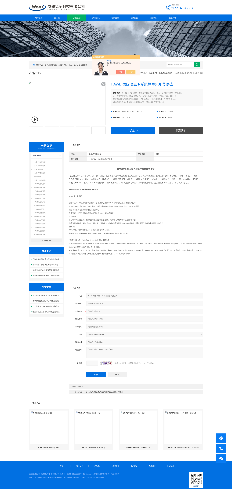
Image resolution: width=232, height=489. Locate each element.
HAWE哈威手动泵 (40, 195)
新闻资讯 (96, 18)
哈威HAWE (153, 73)
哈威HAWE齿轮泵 (40, 166)
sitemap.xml (90, 474)
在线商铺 (172, 18)
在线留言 (134, 18)
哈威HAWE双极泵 (40, 162)
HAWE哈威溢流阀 (40, 224)
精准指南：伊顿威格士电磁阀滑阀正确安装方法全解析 (48, 265)
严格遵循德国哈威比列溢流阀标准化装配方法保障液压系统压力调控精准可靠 (48, 259)
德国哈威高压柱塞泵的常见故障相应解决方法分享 (48, 312)
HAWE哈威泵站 (39, 209)
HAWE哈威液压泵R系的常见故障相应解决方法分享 (48, 301)
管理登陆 (98, 474)
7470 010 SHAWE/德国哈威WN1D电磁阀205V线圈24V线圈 (100, 392)
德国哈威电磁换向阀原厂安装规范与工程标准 (48, 275)
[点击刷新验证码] (106, 363)
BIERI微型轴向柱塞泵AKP (48, 447)
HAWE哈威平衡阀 (40, 220)
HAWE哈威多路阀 (40, 227)
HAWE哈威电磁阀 (40, 184)
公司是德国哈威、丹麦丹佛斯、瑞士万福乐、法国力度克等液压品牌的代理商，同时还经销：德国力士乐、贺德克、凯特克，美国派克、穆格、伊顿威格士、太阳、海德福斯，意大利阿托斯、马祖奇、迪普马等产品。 (67, 65)
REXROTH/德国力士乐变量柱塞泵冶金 (183, 447)
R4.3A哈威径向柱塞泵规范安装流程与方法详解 (48, 270)
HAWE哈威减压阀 (40, 216)
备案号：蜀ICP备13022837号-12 (72, 474)
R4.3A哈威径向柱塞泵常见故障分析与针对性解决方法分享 (48, 295)
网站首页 (38, 18)
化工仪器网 (115, 474)
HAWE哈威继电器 (40, 205)
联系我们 (153, 18)
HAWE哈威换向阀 (40, 234)
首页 (61, 466)
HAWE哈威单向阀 (40, 187)
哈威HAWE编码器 (40, 180)
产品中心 (143, 73)
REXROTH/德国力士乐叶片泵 (94, 447)
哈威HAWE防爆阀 (40, 173)
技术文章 (115, 18)
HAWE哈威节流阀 (40, 198)
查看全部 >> (46, 241)
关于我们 (57, 18)
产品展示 (76, 18)
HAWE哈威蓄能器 (40, 191)
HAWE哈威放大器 (40, 202)
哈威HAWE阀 (38, 169)
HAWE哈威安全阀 (40, 231)
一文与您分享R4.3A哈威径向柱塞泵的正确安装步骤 (48, 306)
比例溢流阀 (37, 176)
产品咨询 (133, 130)
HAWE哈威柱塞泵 (166, 73)
